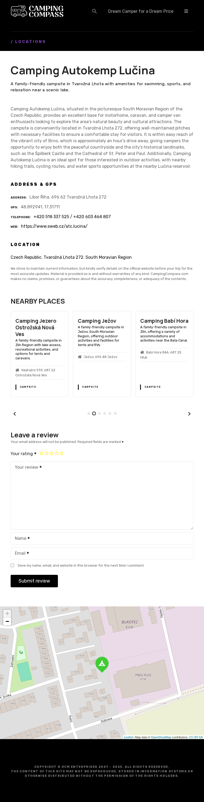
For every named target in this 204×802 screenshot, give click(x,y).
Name (19, 539)
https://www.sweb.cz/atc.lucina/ (54, 226)
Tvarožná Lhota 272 (63, 257)
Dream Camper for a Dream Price (140, 11)
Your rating (22, 453)
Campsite (28, 387)
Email (19, 554)
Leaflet (128, 737)
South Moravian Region (109, 257)
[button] (95, 11)
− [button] (7, 621)
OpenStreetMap (161, 737)
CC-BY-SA (196, 737)
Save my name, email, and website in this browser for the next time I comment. (81, 565)
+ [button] (7, 613)
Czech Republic (26, 257)
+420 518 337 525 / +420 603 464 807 (72, 216)
